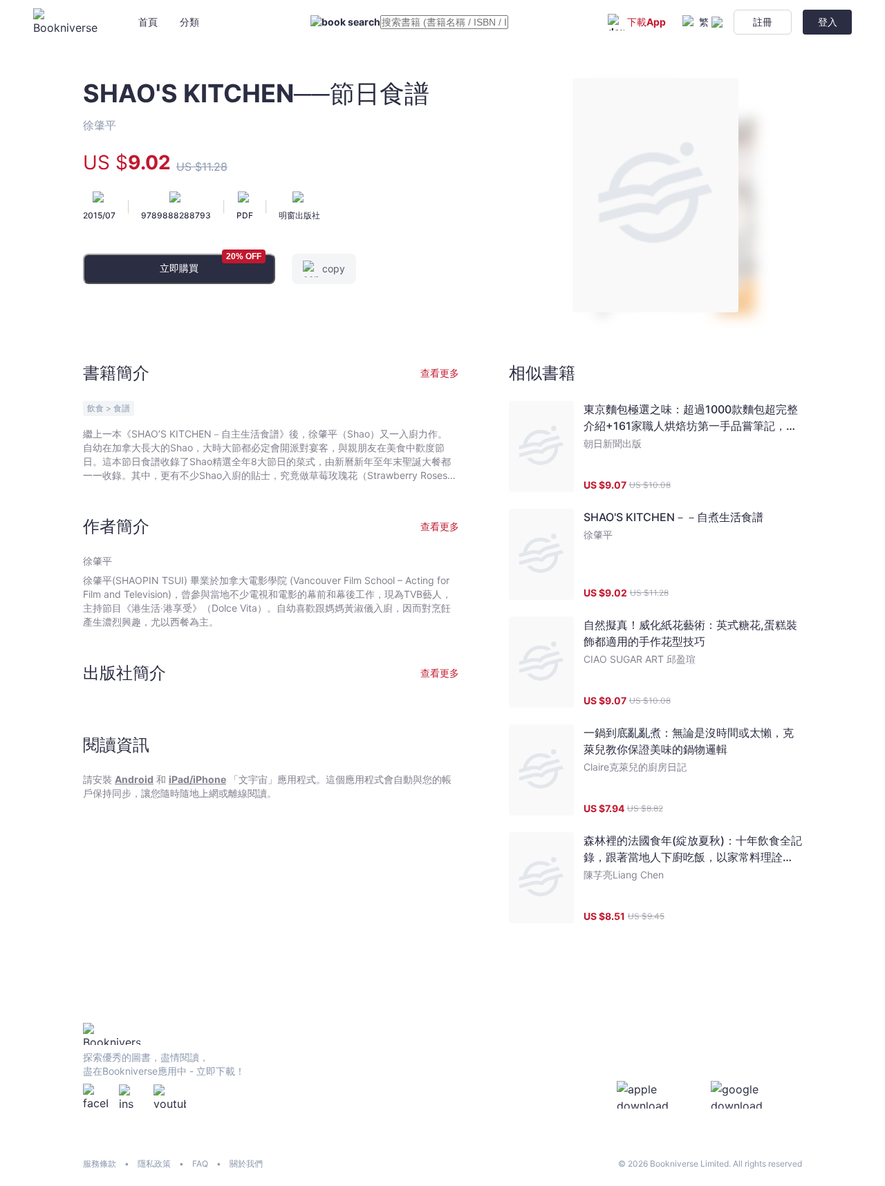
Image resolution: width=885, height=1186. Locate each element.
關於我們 (246, 1163)
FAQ (200, 1163)
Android (134, 779)
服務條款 (99, 1163)
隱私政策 (154, 1163)
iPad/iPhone (197, 779)
